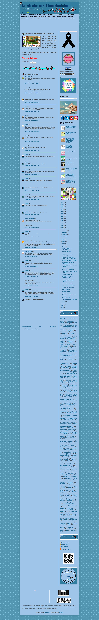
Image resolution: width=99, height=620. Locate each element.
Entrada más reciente (27, 326)
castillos (68, 344)
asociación (71, 329)
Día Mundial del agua (66, 403)
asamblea (62, 329)
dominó (72, 411)
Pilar (26, 115)
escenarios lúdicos (63, 423)
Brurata (26, 145)
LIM (60, 460)
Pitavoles (63, 548)
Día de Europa (68, 380)
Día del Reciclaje (69, 394)
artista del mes (72, 327)
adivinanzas (69, 319)
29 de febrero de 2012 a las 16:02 (32, 247)
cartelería (71, 342)
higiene (70, 444)
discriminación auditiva (66, 407)
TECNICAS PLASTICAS (41, 14)
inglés (67, 448)
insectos (75, 448)
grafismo (64, 440)
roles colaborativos (71, 515)
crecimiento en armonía (68, 364)
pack (76, 487)
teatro (68, 523)
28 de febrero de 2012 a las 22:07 (32, 214)
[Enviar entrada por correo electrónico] (32, 61)
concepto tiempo (71, 352)
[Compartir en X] (33, 63)
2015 (62, 222)
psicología (71, 508)
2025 (62, 204)
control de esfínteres (64, 360)
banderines (68, 334)
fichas (66, 433)
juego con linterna (67, 452)
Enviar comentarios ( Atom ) (34, 328)
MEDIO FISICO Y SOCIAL (39, 16)
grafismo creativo (72, 440)
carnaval (62, 342)
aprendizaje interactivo (71, 325)
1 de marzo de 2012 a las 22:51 (31, 276)
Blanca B (27, 154)
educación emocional (71, 414)
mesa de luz (74, 469)
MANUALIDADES (51, 14)
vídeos (71, 528)
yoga (61, 531)
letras (73, 459)
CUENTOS (43, 18)
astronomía (62, 330)
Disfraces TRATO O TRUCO (68, 287)
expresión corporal (64, 432)
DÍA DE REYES (65, 389)
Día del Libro (74, 389)
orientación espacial (72, 486)
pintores (61, 495)
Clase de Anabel (64, 546)
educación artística (71, 412)
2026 (62, 202)
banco (61, 334)
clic (61, 347)
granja (70, 441)
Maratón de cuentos (64, 466)
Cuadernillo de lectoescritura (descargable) (69, 146)
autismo (73, 333)
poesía (75, 496)
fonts (73, 436)
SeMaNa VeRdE (73, 519)
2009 (62, 307)
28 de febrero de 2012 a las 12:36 (32, 102)
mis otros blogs (71, 18)
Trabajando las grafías (70, 151)
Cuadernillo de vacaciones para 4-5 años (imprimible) (71, 158)
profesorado (72, 505)
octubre (64, 232)
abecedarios (63, 318)
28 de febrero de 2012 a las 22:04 (32, 190)
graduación (74, 438)
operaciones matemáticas (66, 484)
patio (67, 490)
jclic (61, 452)
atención (70, 330)
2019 (62, 215)
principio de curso (72, 502)
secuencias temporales (70, 518)
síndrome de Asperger (72, 520)
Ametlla (26, 135)
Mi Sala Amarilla (64, 544)
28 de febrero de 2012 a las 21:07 (32, 141)
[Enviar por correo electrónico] (30, 63)
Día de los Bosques (67, 386)
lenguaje (66, 459)
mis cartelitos (64, 18)
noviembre (64, 230)
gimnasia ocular (73, 437)
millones (72, 470)
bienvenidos (65, 336)
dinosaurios (63, 405)
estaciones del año (69, 424)
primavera (62, 500)
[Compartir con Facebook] (34, 63)
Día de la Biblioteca (70, 381)
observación (63, 483)
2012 (62, 227)
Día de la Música (65, 385)
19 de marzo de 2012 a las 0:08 (31, 285)
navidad (74, 476)
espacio (70, 423)
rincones (75, 514)
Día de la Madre (64, 384)
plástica (75, 495)
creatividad (74, 363)
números (70, 482)
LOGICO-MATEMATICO (69, 14)
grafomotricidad (63, 441)
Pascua (61, 490)
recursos (27, 62)
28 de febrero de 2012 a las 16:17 (32, 120)
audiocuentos (74, 331)
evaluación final (63, 429)
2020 (62, 213)
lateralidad (72, 456)
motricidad (71, 473)
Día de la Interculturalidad (72, 382)
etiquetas (62, 427)
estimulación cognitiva (66, 426)
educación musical (69, 419)
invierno (71, 451)
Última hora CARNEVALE (67, 274)
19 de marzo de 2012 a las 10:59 (31, 296)
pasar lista (73, 488)
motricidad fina (64, 474)
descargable (72, 372)
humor (73, 445)
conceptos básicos (64, 354)
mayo (63, 241)
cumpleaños (74, 367)
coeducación (72, 347)
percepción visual (64, 494)
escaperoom (73, 422)
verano (62, 528)
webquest (73, 530)
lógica (68, 460)
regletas (61, 514)
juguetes (75, 455)
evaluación (71, 427)
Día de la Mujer (74, 384)
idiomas (61, 448)
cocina (65, 347)
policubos (64, 498)
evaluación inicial (71, 429)
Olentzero (72, 483)
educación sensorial (64, 420)
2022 (62, 209)
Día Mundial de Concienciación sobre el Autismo (68, 400)
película (72, 492)
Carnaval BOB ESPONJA (67, 268)
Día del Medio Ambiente (72, 391)
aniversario (69, 322)
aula (64, 333)
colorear (62, 349)
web (67, 530)
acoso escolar (72, 318)
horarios (67, 445)
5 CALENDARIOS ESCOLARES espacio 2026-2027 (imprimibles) (71, 181)
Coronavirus (72, 362)
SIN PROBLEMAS (66, 289)
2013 (62, 225)
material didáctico (72, 468)
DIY (71, 409)
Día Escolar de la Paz (68, 396)
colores (64, 350)
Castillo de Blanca (65, 542)
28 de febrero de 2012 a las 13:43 (32, 111)
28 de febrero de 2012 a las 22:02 (32, 174)
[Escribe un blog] (31, 63)
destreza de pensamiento (65, 376)
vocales (61, 530)
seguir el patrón (63, 519)
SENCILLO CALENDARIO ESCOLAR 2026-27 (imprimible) (71, 169)
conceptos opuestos (73, 354)
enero (63, 301)
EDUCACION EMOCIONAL (62, 16)
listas (64, 460)
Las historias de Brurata (66, 549)
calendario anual (71, 338)
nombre (62, 480)
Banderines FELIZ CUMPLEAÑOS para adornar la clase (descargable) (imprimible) (70, 140)
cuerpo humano (65, 367)
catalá (74, 344)
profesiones (62, 505)
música (75, 474)
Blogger (61, 612)
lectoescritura (63, 458)
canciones (70, 341)
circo (74, 346)
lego (61, 459)
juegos (69, 454)
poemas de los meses (67, 496)
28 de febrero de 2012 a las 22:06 (32, 207)
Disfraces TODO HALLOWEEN (68, 285)
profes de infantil (28, 251)
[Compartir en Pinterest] (35, 63)
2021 (62, 211)
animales (62, 322)
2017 (62, 218)
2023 (62, 207)
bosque (74, 337)
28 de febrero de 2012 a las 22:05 (32, 199)
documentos (63, 411)
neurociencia (68, 478)
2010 (62, 305)
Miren (26, 106)
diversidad (62, 409)
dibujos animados (71, 404)
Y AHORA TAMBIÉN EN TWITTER (69, 260)
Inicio (40, 326)
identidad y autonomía (66, 446)
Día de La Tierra (73, 385)
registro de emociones (70, 513)
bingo (71, 336)
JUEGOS (38, 18)
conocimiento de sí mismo (67, 356)
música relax (66, 476)
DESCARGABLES (24, 14)
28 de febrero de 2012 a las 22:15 (32, 236)
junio (63, 239)
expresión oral (73, 432)
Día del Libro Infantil (67, 390)
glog (61, 438)
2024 (62, 206)
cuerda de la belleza (72, 366)
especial (75, 423)
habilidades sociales (71, 442)
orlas (64, 487)
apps (66, 323)
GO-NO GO (67, 438)
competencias (72, 350)
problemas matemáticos (70, 503)
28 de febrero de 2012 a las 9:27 (31, 93)
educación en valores (70, 415)
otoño (70, 487)
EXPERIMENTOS (32, 14)
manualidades (65, 465)
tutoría (69, 526)
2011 (62, 303)
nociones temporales (71, 479)
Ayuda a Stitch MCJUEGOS (68, 269)
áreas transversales (67, 326)
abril (63, 243)
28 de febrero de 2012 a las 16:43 (32, 131)
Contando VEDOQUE (66, 251)
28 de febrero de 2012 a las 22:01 (32, 158)
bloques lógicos (67, 337)
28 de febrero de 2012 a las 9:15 (31, 83)
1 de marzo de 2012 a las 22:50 (31, 266)
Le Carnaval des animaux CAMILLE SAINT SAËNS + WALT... (68, 280)
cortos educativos (64, 363)
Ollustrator (47, 612)
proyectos (62, 508)
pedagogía (63, 491)
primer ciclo (69, 500)
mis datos (49, 18)
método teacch (65, 470)
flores (68, 436)
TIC (70, 524)
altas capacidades (71, 321)
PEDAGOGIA (28, 18)
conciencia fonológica (68, 355)
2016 (62, 220)
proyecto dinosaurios (70, 506)
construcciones (71, 359)
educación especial (69, 416)
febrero (64, 246)
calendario (62, 338)
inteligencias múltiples (68, 449)
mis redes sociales (56, 18)
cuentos (62, 366)
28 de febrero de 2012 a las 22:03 (32, 181)
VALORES (23, 18)
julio (63, 237)
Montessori (69, 472)
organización (62, 486)
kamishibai (65, 456)
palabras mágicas (66, 488)
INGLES (53, 16)
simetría (64, 520)
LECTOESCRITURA (59, 14)
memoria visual (66, 469)
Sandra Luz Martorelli (29, 218)
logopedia (75, 460)
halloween (63, 444)
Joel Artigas (27, 76)
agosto (64, 236)
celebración (64, 346)
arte (76, 326)
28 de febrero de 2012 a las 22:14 (32, 227)
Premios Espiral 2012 (66, 293)
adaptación (62, 319)
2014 (62, 223)
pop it (69, 498)
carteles (62, 344)
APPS (34, 18)
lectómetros (73, 458)
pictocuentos (72, 494)
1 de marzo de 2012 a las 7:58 (31, 256)
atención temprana (64, 331)
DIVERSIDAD (70, 16)
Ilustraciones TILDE (66, 297)
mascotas (62, 468)
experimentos (65, 431)
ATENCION (30, 16)
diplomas (72, 405)
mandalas (70, 463)
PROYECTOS (47, 16)
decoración (65, 368)
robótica (64, 515)
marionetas (72, 466)
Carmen (26, 124)
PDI (72, 490)
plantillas (68, 495)
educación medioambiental (68, 418)
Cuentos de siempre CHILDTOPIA (69, 299)
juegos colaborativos (65, 455)
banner (75, 334)
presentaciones (70, 499)
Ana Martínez (27, 240)
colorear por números (72, 349)
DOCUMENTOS (24, 16)
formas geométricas (64, 437)
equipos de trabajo (65, 422)
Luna (61, 463)
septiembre (64, 234)
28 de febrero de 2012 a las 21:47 (32, 150)
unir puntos (71, 527)
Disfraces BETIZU (66, 291)
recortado (62, 511)
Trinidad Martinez (28, 97)
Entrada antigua (52, 326)
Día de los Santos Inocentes (71, 387)
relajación (68, 514)
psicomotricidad (63, 509)
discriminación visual (66, 408)
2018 (62, 216)
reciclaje (72, 509)
